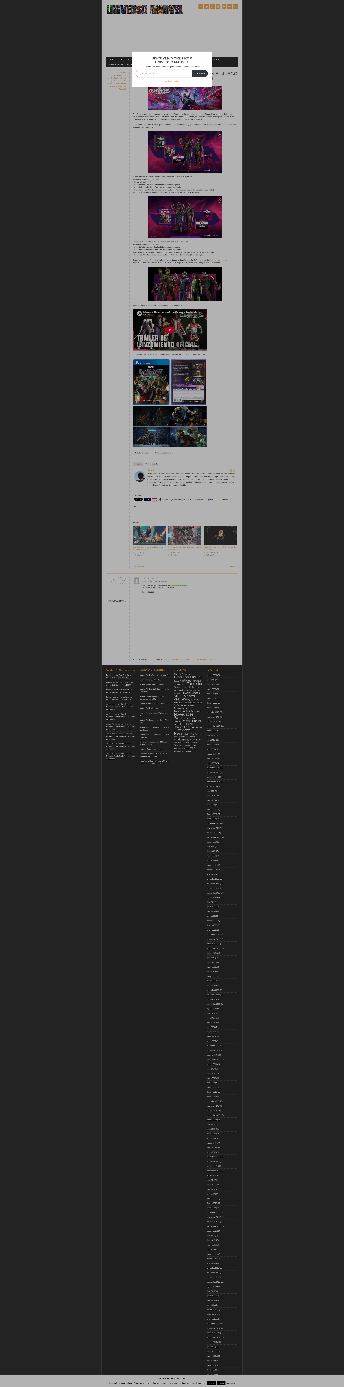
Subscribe (200, 73)
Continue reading (172, 81)
